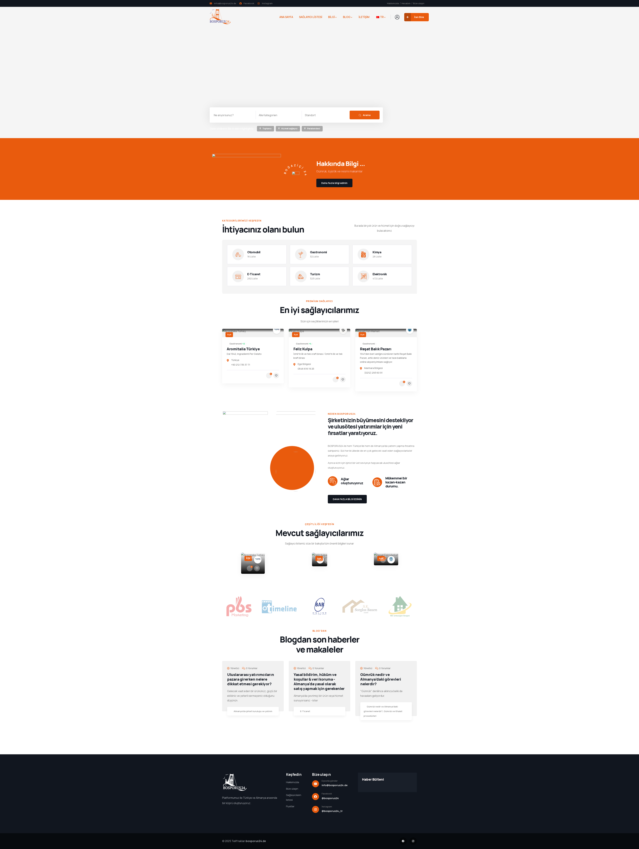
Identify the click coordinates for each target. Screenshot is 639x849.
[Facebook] (403, 841)
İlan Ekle (419, 17)
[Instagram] (413, 841)
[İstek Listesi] (276, 375)
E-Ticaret (305, 711)
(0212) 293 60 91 (373, 372)
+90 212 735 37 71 (240, 364)
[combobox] (279, 115)
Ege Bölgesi (304, 364)
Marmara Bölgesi (373, 368)
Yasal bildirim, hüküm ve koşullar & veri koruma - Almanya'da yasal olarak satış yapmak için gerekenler (319, 681)
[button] (419, 566)
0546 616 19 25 (306, 368)
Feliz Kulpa (302, 348)
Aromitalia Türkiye (243, 348)
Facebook (327, 793)
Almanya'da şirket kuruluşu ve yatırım (253, 711)
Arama (366, 115)
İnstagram (327, 806)
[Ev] (220, 17)
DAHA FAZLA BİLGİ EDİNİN (347, 499)
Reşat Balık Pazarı (375, 348)
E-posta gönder (329, 780)
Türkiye (235, 360)
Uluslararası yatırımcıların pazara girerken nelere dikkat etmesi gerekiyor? (250, 679)
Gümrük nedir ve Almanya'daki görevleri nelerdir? (380, 679)
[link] (265, 129)
